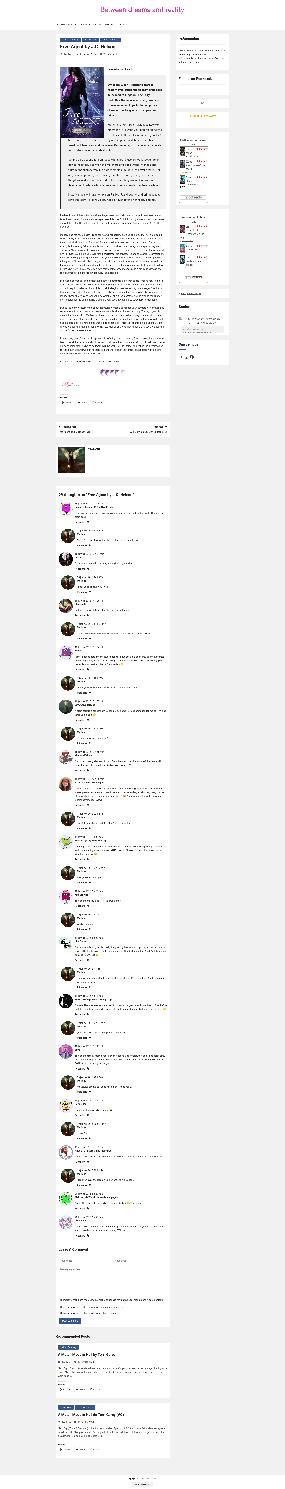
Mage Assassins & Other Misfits (195, 165)
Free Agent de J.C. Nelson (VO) (75, 431)
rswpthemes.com (142, 1484)
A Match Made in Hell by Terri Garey (86, 1355)
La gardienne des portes (193, 261)
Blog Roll (110, 24)
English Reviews (64, 24)
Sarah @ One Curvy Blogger (89, 782)
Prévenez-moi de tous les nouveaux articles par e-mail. (89, 1313)
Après (189, 246)
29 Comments (110, 54)
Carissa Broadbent (187, 241)
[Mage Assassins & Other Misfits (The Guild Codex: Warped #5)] (182, 167)
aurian (78, 557)
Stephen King (192, 249)
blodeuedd (80, 604)
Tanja (78, 650)
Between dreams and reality (142, 9)
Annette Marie (186, 172)
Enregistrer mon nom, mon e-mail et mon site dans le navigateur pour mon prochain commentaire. (112, 1300)
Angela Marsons (193, 184)
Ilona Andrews (186, 268)
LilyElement (81, 1220)
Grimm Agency (70, 39)
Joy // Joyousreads (85, 705)
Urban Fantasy (110, 39)
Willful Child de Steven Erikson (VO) (148, 431)
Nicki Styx (66, 1407)
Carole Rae (81, 1104)
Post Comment (70, 1320)
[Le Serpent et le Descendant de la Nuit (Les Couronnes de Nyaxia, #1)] (182, 232)
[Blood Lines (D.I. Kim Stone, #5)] (182, 183)
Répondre (80, 522)
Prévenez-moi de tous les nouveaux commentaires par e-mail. (93, 1307)
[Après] (182, 253)
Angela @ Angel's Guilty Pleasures (93, 1150)
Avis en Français (89, 24)
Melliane (81, 534)
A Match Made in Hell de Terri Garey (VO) (91, 1415)
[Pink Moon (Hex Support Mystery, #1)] (182, 155)
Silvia (78, 1049)
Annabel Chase (193, 156)
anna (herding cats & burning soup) (94, 999)
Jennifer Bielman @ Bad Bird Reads (94, 507)
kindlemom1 (81, 894)
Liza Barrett (81, 941)
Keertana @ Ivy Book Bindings (91, 840)
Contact (124, 24)
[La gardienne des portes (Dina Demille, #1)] (182, 263)
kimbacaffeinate (83, 755)
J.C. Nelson (90, 39)
